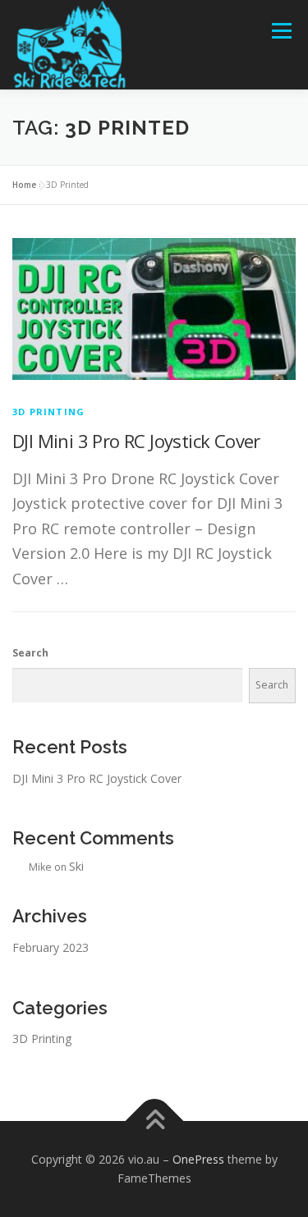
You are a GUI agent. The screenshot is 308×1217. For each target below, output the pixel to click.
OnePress (198, 1159)
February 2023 (50, 947)
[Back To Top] (154, 1120)
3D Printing (48, 411)
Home (24, 184)
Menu (280, 31)
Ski (76, 866)
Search (30, 653)
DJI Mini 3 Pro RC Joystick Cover (136, 440)
